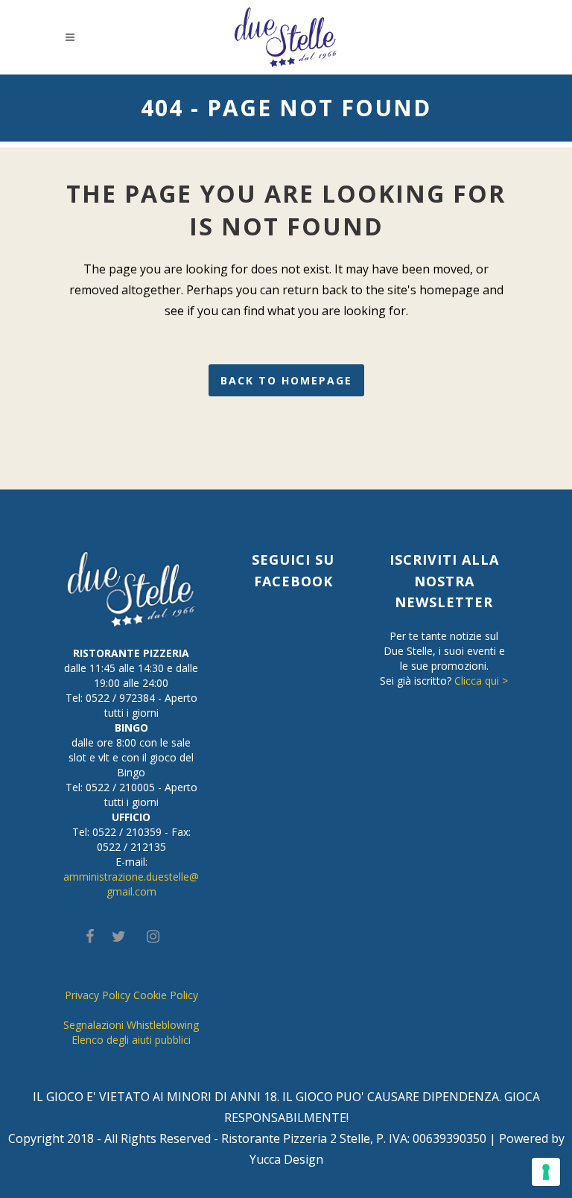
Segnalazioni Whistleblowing (131, 1025)
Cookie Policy (165, 995)
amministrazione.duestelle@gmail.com (131, 883)
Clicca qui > (481, 681)
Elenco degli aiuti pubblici (131, 1040)
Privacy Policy (97, 995)
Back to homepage (286, 380)
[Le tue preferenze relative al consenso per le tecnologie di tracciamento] (546, 1172)
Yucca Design (286, 1159)
